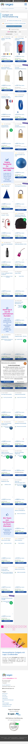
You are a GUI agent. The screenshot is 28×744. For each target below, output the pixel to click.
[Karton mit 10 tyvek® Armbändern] (7, 432)
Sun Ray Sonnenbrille (6, 394)
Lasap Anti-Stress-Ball (20, 394)
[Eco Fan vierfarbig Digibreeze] (21, 461)
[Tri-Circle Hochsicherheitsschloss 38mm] (21, 76)
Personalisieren (20, 381)
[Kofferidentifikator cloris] (21, 252)
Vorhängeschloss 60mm (20, 186)
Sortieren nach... (9, 34)
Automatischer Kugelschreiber (5, 126)
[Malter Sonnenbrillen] (21, 578)
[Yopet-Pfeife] (21, 281)
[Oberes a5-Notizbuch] (21, 519)
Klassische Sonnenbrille (20, 423)
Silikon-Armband (19, 96)
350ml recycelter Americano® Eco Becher (7, 453)
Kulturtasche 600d (5, 540)
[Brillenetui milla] (7, 490)
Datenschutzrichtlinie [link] (18, 378)
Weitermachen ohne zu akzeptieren (8, 362)
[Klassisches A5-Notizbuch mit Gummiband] (7, 345)
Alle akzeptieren (7, 381)
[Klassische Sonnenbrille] (21, 432)
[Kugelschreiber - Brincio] (21, 345)
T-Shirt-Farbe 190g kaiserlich (19, 39)
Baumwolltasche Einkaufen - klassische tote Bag (6, 69)
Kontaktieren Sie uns (6, 706)
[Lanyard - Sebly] (7, 223)
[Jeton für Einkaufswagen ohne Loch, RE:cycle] (21, 490)
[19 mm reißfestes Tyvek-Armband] (7, 281)
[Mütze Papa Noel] (7, 194)
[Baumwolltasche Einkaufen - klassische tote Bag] (7, 76)
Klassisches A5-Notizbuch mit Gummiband (4, 337)
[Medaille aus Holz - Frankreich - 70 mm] (7, 105)
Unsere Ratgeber (5, 703)
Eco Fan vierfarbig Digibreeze (19, 453)
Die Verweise (4, 696)
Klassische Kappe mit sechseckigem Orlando (20, 215)
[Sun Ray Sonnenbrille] (7, 403)
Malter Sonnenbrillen (20, 569)
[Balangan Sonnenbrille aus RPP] (7, 607)
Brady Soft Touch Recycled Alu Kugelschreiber (19, 303)
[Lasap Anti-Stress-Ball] (21, 403)
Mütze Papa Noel (5, 186)
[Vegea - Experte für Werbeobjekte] (7, 5)
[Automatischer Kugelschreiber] (7, 134)
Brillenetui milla (5, 481)
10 (25, 626)
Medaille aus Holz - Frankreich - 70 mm (6, 97)
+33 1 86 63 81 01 (6, 685)
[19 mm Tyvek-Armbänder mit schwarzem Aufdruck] (7, 578)
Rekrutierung (5, 698)
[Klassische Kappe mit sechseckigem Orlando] (21, 223)
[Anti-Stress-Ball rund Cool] (21, 163)
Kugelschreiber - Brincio (20, 336)
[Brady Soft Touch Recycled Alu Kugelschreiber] (21, 310)
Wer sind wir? (5, 693)
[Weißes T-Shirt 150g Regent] (7, 47)
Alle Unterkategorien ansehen (13, 26)
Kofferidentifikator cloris (20, 244)
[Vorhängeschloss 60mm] (21, 194)
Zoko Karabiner (18, 540)
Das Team (4, 695)
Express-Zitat (7, 61)
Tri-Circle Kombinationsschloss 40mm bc (20, 127)
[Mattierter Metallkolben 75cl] (7, 252)
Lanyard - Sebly (5, 215)
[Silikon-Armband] (21, 105)
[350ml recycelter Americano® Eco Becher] (7, 461)
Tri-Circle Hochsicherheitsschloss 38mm (20, 69)
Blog (3, 701)
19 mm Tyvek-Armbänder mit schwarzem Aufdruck (6, 570)
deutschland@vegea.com (19, 1)
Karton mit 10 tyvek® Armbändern (6, 424)
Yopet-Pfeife (18, 273)
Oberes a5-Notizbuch (20, 510)
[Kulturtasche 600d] (7, 548)
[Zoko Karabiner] (21, 548)
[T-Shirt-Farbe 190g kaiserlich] (21, 47)
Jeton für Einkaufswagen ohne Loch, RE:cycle (20, 483)
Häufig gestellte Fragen (7, 704)
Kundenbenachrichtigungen (8, 699)
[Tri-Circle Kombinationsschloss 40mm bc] (21, 134)
